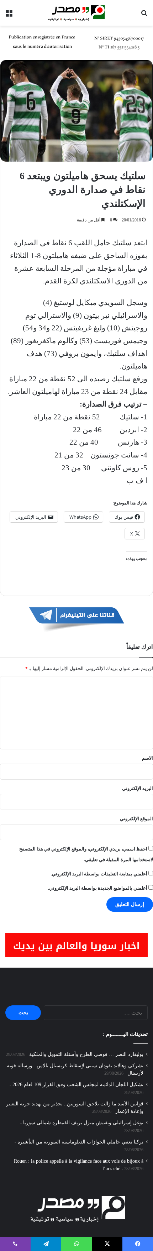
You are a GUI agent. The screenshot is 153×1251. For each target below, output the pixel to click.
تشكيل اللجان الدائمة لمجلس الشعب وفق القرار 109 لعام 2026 (77, 1084)
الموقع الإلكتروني (136, 818)
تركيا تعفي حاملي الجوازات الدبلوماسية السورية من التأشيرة (80, 1142)
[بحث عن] (144, 15)
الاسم (147, 758)
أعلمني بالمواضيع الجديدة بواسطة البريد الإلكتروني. (97, 888)
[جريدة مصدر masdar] (76, 13)
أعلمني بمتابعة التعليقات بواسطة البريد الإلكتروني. (99, 873)
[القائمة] (8, 15)
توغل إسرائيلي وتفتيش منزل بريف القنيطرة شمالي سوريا (83, 1122)
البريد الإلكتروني (137, 788)
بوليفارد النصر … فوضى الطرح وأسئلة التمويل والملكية (86, 1054)
